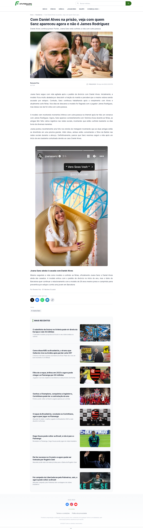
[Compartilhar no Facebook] (37, 300)
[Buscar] (128, 3)
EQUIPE (81, 9)
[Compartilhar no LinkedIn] (47, 300)
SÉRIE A (61, 9)
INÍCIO (45, 9)
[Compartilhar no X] (32, 300)
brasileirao (39, 15)
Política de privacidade (79, 513)
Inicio (32, 15)
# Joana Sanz (35, 311)
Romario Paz (34, 83)
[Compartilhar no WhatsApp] (42, 300)
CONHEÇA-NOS (92, 9)
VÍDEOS (53, 9)
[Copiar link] (52, 300)
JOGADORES (71, 9)
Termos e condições (63, 513)
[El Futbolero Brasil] (23, 3)
